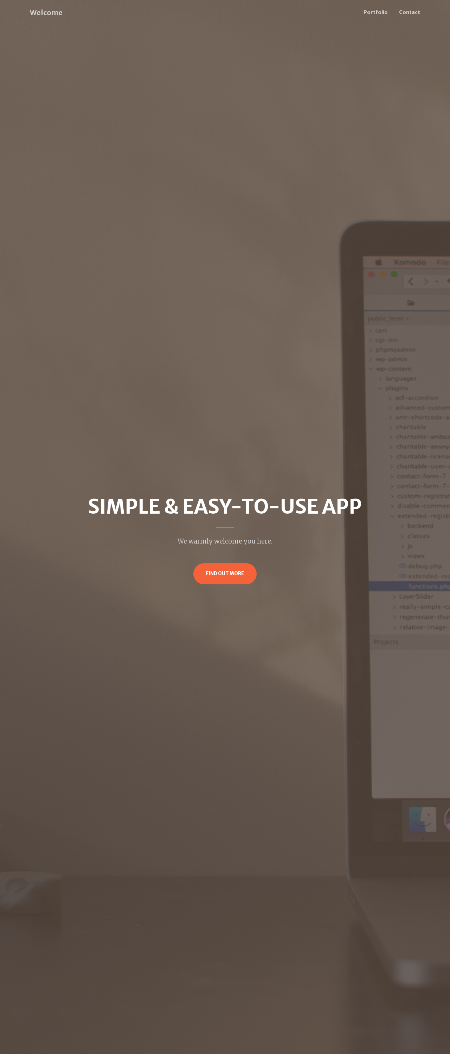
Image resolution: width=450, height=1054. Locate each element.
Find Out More (225, 574)
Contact (409, 12)
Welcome (46, 12)
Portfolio (376, 12)
